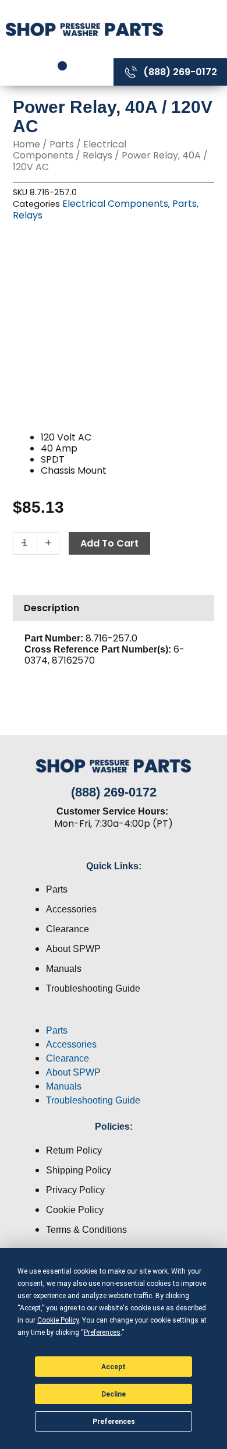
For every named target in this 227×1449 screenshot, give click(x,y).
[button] (113, 1017)
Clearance (67, 929)
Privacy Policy (75, 1190)
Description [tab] (51, 608)
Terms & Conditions (86, 1230)
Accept (113, 1367)
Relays (97, 155)
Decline (113, 1394)
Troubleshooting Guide (93, 988)
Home (26, 144)
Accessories (71, 909)
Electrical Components (69, 150)
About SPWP (73, 949)
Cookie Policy (75, 1210)
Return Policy (74, 1150)
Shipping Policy (78, 1170)
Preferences (114, 1422)
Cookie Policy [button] (58, 1320)
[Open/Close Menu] (198, 28)
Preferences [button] (102, 1332)
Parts (61, 144)
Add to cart (109, 543)
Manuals (63, 969)
